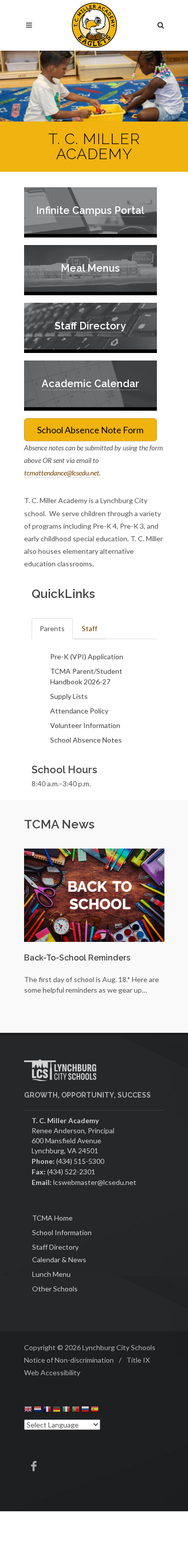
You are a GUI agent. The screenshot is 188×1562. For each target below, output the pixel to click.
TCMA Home (52, 1218)
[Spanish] (95, 1410)
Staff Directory (90, 326)
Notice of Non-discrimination (69, 1360)
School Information (62, 1232)
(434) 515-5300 (80, 1161)
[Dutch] (38, 1410)
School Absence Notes (86, 740)
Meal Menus (90, 268)
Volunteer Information (85, 725)
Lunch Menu (51, 1274)
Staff (89, 628)
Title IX (138, 1360)
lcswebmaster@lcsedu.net (94, 1182)
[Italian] (66, 1410)
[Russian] (85, 1410)
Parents (52, 628)
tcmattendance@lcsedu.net (61, 472)
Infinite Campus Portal (90, 210)
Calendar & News (59, 1259)
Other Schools (55, 1288)
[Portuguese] (76, 1410)
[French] (47, 1410)
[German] (57, 1410)
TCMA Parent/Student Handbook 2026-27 (86, 676)
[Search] (160, 23)
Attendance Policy (79, 710)
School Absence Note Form (90, 429)
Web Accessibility (52, 1372)
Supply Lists (69, 696)
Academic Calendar (90, 384)
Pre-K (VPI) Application (86, 656)
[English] (28, 1410)
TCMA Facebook (34, 1466)
